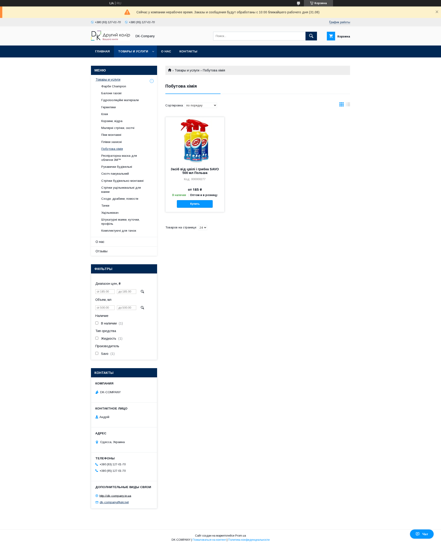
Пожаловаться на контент (209, 539)
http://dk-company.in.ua (115, 495)
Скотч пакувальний (115, 173)
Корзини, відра (111, 121)
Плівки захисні (111, 142)
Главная (102, 51)
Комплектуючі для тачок (118, 230)
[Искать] (311, 36)
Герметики (108, 107)
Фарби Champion (113, 86)
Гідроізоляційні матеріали (120, 100)
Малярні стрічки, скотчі (117, 128)
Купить (195, 203)
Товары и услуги (133, 51)
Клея (104, 114)
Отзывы (101, 251)
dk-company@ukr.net (114, 502)
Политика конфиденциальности (249, 539)
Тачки (105, 205)
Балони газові (111, 93)
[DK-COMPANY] (110, 39)
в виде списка (348, 105)
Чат (425, 534)
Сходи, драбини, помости (119, 198)
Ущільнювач (110, 212)
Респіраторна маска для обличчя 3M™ (119, 158)
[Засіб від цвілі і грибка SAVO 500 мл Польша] (195, 140)
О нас (166, 51)
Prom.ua (240, 535)
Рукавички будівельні (116, 166)
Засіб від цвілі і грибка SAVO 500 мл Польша (195, 171)
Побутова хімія (112, 149)
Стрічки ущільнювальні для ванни (121, 189)
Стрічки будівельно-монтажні (122, 180)
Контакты (188, 51)
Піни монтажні (111, 134)
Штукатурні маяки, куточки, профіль (120, 221)
